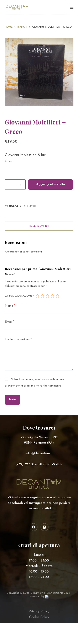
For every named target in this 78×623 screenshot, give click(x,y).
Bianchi (30, 206)
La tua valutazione (19, 296)
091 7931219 (54, 464)
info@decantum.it (39, 453)
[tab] (39, 226)
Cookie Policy (39, 617)
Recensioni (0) (39, 226)
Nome (10, 306)
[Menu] (71, 7)
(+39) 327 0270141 (28, 464)
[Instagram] (44, 527)
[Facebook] (34, 527)
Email (9, 322)
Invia (12, 399)
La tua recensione (18, 339)
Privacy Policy (39, 611)
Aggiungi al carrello (50, 184)
